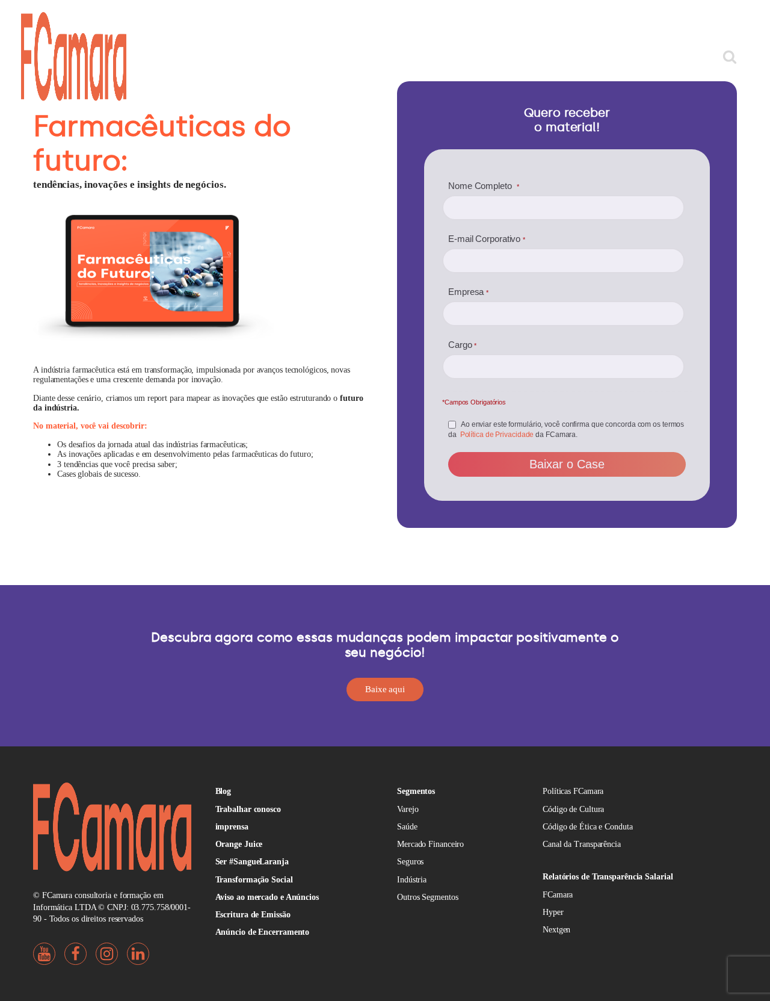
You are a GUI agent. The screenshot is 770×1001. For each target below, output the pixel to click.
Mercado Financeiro (430, 844)
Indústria (412, 879)
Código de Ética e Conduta (588, 826)
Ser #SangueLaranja (252, 861)
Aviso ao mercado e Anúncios (267, 897)
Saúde (407, 826)
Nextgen (556, 929)
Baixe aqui (385, 689)
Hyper (553, 912)
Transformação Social (254, 879)
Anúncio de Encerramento (262, 932)
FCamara (558, 894)
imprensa (231, 826)
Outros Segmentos (427, 897)
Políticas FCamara (573, 791)
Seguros (410, 861)
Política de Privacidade (497, 434)
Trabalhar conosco (248, 809)
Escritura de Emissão (253, 914)
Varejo (407, 809)
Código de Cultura (573, 809)
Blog (223, 791)
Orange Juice (239, 844)
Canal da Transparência (582, 844)
